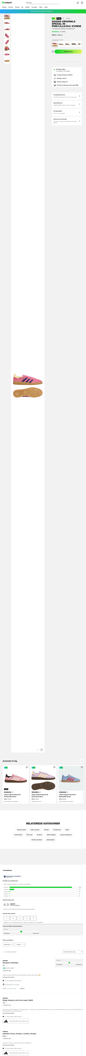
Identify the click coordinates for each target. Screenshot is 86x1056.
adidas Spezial (50, 839)
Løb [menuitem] (22, 7)
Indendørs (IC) (18, 834)
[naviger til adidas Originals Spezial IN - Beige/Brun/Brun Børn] (68, 44)
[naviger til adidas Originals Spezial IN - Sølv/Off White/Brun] (61, 44)
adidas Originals (51, 834)
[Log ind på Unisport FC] (78, 3)
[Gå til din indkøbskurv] (82, 3)
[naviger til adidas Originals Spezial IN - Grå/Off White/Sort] (74, 44)
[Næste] (41, 749)
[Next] (81, 761)
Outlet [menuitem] (46, 7)
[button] (7, 23)
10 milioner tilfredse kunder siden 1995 (67, 85)
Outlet (67, 829)
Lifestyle (46, 829)
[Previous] (77, 761)
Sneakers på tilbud (37, 839)
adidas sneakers (35, 829)
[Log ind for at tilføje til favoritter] (53, 52)
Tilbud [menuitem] (40, 7)
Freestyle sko (57, 829)
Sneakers (39, 834)
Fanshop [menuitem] (10, 7)
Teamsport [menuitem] (34, 7)
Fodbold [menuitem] (4, 7)
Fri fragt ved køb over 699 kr (65, 75)
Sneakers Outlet (21, 829)
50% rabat (29, 834)
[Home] (7, 3)
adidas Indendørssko (66, 834)
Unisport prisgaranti (62, 81)
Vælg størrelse (68, 51)
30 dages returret (61, 78)
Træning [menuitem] (17, 7)
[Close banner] (84, 11)
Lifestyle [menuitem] (27, 7)
